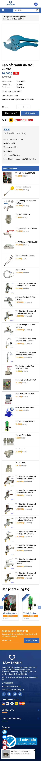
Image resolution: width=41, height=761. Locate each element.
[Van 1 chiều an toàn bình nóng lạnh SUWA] (8, 371)
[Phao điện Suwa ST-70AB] (8, 398)
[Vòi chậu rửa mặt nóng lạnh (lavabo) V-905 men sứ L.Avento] (8, 564)
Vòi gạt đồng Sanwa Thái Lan (26, 228)
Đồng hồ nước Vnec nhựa (24, 407)
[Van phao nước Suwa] (8, 191)
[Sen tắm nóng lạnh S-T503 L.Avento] (8, 302)
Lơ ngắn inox (20, 463)
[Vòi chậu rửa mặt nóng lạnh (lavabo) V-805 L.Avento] (8, 315)
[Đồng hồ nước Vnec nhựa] (8, 412)
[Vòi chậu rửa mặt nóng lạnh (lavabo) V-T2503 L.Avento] (8, 288)
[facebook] (4, 694)
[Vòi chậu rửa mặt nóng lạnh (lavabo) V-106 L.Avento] (8, 508)
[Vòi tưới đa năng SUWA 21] (7, 178)
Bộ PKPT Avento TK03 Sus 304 (26, 242)
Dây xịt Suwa (20, 270)
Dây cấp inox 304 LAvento (25, 256)
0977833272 (8, 683)
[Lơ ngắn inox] (8, 467)
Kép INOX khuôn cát (22, 214)
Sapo (21, 757)
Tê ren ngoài (20, 449)
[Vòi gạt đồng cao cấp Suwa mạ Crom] (8, 205)
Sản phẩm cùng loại (16, 589)
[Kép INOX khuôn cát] (8, 219)
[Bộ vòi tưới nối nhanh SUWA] (7, 384)
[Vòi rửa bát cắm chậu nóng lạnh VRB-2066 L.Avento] (8, 357)
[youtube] (20, 694)
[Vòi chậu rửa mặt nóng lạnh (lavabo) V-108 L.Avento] (8, 522)
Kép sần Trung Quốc (23, 435)
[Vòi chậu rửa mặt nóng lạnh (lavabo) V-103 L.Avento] (8, 481)
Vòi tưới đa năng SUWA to (25, 421)
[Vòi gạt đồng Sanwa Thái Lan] (8, 233)
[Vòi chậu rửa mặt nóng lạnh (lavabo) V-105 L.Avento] (8, 495)
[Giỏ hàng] (36, 4)
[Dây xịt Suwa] (8, 274)
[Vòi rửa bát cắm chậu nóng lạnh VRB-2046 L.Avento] (8, 343)
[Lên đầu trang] (37, 531)
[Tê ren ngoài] (8, 453)
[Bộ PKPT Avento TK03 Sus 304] (8, 247)
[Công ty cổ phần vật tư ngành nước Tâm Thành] (10, 4)
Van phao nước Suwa (23, 187)
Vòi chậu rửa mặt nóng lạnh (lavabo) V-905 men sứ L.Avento (25, 561)
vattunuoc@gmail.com (12, 686)
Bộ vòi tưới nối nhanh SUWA (25, 380)
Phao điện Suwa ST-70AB (24, 394)
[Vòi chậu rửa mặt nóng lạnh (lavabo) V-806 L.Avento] (8, 536)
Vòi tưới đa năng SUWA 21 (25, 173)
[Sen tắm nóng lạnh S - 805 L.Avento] (8, 329)
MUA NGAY (30, 113)
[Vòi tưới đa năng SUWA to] (7, 426)
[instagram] (15, 694)
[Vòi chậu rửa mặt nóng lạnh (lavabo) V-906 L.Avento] (8, 577)
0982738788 (23, 120)
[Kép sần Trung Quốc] (8, 440)
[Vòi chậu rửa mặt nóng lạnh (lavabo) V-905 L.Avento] (8, 550)
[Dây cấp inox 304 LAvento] (8, 260)
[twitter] (9, 694)
